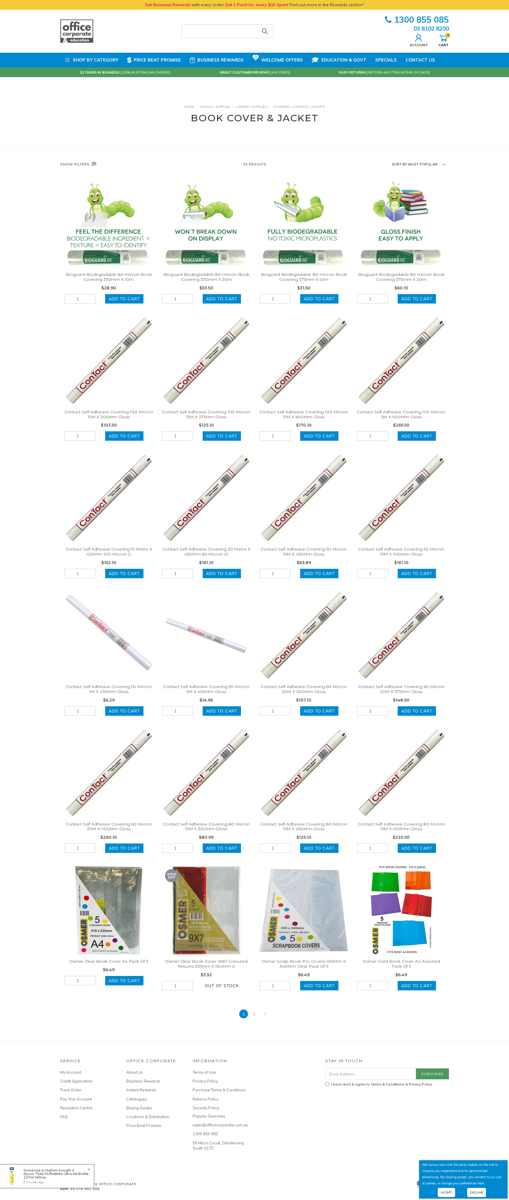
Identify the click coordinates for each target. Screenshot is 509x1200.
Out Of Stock (222, 985)
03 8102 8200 (431, 28)
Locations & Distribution (147, 1116)
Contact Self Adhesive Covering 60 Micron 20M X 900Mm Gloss (109, 826)
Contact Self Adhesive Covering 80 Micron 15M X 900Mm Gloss (401, 826)
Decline (476, 1192)
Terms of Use (204, 1072)
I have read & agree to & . (382, 1084)
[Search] (264, 31)
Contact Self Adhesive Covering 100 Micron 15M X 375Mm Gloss (206, 414)
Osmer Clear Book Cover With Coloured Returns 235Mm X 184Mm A (206, 964)
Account (419, 45)
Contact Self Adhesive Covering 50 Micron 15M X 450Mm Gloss (304, 551)
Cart (444, 40)
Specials (386, 60)
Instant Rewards (141, 1090)
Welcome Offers (282, 60)
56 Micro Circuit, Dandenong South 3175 (218, 1146)
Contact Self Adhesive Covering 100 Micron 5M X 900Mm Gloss (401, 414)
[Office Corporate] (76, 31)
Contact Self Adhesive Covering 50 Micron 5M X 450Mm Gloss (206, 689)
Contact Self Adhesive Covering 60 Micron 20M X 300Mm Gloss (304, 689)
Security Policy (206, 1107)
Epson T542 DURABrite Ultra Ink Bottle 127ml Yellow (56, 1175)
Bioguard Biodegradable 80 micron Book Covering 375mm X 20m (401, 277)
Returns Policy (206, 1099)
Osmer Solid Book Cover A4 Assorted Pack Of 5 (401, 964)
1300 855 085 (421, 19)
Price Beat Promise (157, 60)
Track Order (70, 1090)
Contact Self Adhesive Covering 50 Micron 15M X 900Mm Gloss (401, 551)
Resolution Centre (76, 1107)
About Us (134, 1072)
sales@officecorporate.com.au (219, 1125)
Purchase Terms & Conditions (219, 1090)
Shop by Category (95, 60)
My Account (70, 1072)
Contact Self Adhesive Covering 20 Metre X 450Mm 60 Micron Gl (206, 551)
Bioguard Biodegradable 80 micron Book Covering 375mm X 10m (304, 277)
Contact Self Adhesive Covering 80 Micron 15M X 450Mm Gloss (303, 826)
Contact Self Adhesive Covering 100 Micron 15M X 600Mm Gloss (304, 414)
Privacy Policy (205, 1081)
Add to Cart (124, 298)
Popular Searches (209, 1116)
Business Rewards (220, 60)
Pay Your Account (76, 1099)
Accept (446, 1192)
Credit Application (76, 1081)
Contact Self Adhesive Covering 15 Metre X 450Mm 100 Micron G (109, 551)
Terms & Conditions (387, 1084)
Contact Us (420, 60)
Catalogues (136, 1099)
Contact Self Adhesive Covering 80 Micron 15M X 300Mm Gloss (206, 826)
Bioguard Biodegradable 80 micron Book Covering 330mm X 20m (206, 277)
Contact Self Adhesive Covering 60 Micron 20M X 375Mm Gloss (401, 689)
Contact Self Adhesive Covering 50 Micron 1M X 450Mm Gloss (109, 689)
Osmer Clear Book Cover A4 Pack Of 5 (108, 961)
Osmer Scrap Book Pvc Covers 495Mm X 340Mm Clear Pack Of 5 (304, 964)
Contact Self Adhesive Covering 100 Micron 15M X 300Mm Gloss (109, 414)
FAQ (64, 1116)
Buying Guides (139, 1107)
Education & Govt (343, 60)
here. (481, 1183)
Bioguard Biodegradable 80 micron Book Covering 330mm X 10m (109, 277)
